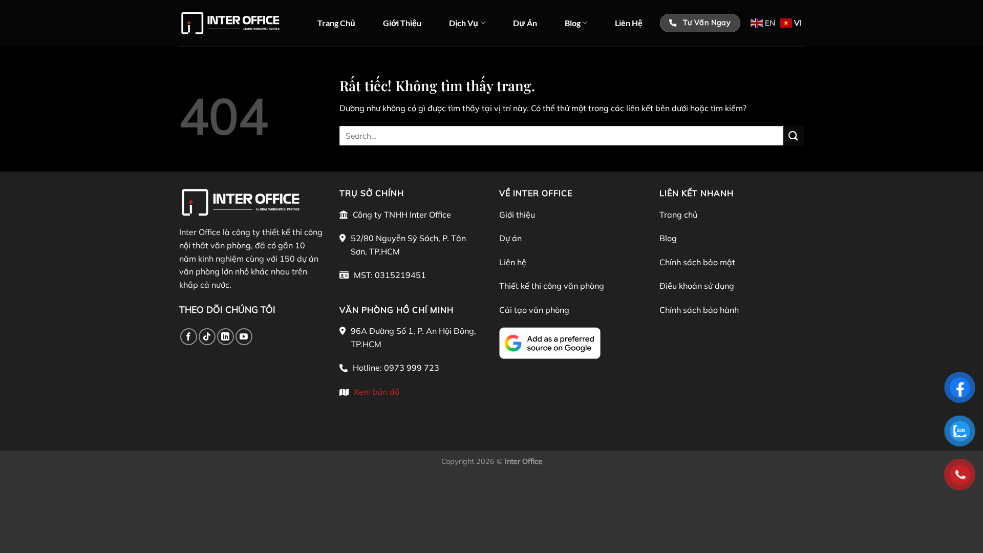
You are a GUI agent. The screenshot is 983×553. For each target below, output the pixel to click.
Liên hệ (512, 262)
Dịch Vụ (463, 23)
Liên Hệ (629, 23)
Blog (573, 23)
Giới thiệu (517, 214)
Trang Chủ (336, 23)
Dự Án (525, 23)
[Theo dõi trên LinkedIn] (225, 336)
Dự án (510, 238)
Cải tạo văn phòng (534, 310)
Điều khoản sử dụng (696, 286)
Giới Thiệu (402, 23)
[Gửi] (793, 135)
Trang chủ (678, 214)
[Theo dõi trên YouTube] (244, 336)
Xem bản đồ (376, 392)
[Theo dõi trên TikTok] (207, 336)
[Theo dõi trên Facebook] (188, 336)
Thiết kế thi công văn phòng (551, 286)
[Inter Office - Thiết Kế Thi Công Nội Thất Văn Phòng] (230, 23)
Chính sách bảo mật (697, 262)
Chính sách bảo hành (699, 310)
